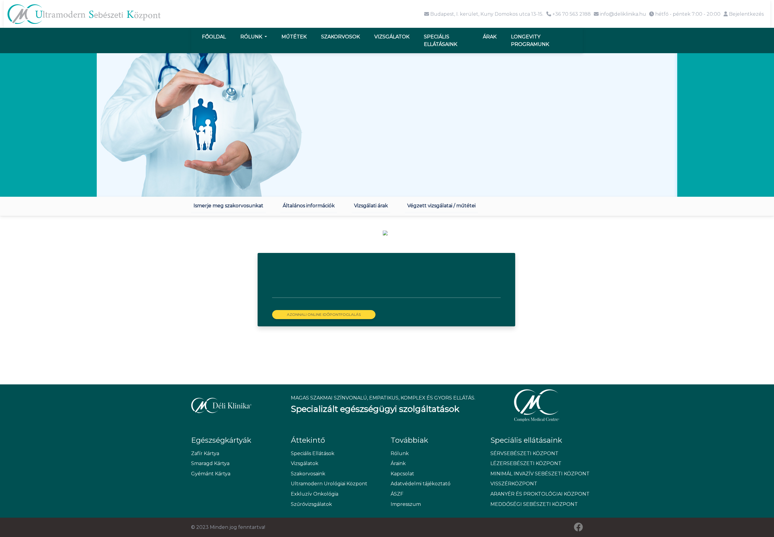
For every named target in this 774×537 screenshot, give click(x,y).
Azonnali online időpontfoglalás (324, 314)
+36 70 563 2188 (571, 14)
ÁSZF (397, 494)
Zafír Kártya (205, 453)
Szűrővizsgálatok (311, 504)
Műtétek (294, 37)
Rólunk (251, 37)
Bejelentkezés (746, 14)
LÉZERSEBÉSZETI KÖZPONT (525, 463)
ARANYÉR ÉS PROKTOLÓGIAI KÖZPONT (536, 494)
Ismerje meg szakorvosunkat (228, 206)
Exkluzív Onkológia (314, 494)
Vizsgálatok (391, 37)
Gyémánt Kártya (210, 474)
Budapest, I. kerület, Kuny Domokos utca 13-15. (486, 14)
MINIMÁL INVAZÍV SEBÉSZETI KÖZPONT (536, 474)
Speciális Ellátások (312, 453)
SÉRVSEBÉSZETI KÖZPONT (524, 453)
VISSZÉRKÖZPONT (513, 484)
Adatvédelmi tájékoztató (420, 484)
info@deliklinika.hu (622, 14)
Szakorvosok (340, 37)
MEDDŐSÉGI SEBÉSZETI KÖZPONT (534, 504)
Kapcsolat (402, 474)
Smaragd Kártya (210, 463)
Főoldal (214, 37)
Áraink (398, 463)
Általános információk (309, 206)
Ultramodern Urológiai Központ (329, 484)
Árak (489, 37)
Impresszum (406, 504)
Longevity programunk (530, 40)
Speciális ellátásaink (440, 40)
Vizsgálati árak (371, 206)
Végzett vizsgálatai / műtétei (441, 206)
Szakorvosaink (308, 474)
